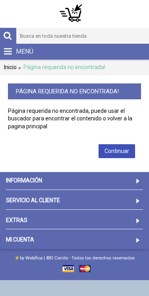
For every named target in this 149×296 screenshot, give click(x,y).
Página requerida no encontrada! (64, 67)
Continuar (116, 151)
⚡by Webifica (28, 258)
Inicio (10, 67)
